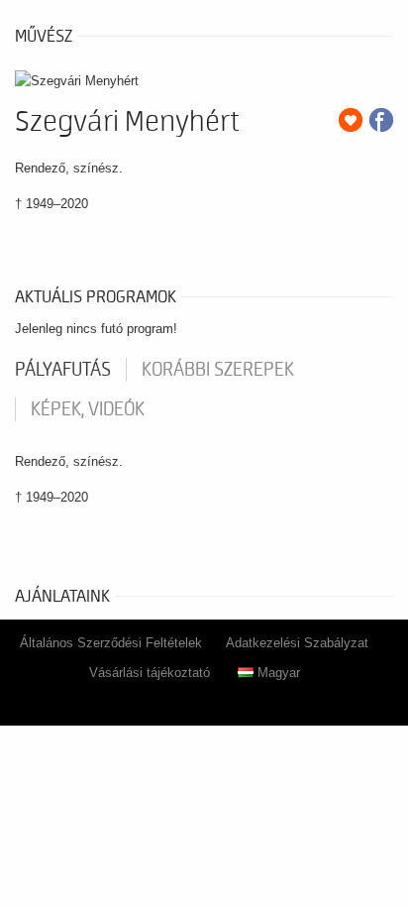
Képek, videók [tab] (88, 409)
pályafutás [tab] (63, 370)
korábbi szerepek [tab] (218, 370)
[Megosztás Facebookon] (381, 120)
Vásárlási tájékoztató (149, 672)
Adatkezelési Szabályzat (297, 642)
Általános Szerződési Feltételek (111, 642)
